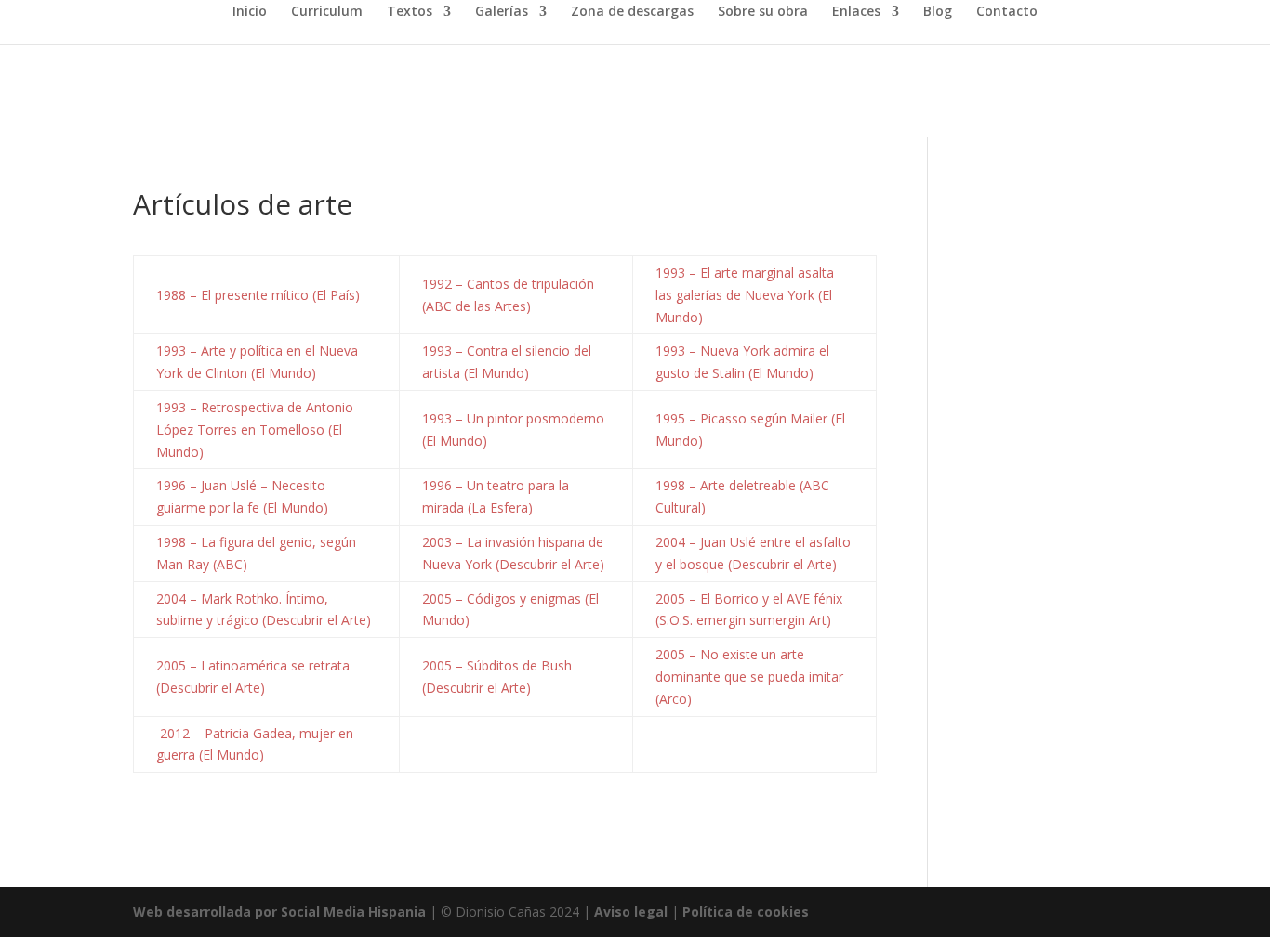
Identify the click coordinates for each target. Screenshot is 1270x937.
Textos (409, 12)
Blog (937, 12)
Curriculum (327, 12)
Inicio (249, 12)
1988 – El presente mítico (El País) (258, 295)
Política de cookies (745, 911)
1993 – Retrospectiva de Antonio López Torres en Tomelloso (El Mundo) (254, 429)
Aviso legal (631, 911)
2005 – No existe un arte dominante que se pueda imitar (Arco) (749, 676)
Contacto (1007, 12)
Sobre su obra (763, 12)
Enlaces (856, 12)
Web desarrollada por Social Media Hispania (279, 911)
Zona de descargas (632, 12)
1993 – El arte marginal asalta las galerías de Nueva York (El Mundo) (744, 295)
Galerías (501, 12)
